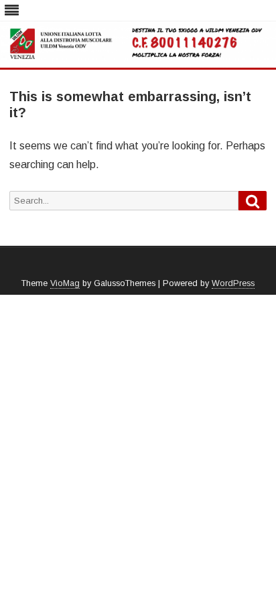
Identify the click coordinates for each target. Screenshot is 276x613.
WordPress (233, 283)
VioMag (65, 283)
